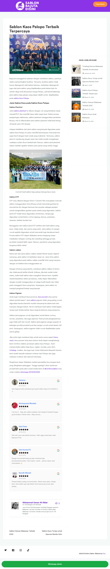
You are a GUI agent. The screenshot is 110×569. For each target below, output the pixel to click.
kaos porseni (43, 297)
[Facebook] (56, 503)
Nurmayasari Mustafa (27, 403)
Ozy (104, 553)
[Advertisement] (88, 37)
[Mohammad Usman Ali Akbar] (15, 506)
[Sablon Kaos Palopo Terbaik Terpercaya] (35, 54)
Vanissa (22, 380)
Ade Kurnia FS (25, 450)
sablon (33, 300)
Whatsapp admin (55, 564)
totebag (12, 350)
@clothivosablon (51, 369)
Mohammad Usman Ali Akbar (35, 503)
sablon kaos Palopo (21, 98)
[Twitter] (59, 503)
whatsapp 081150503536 (30, 372)
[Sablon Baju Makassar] (27, 6)
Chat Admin (100, 4)
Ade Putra (23, 426)
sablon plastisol (20, 111)
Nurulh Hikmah (25, 473)
